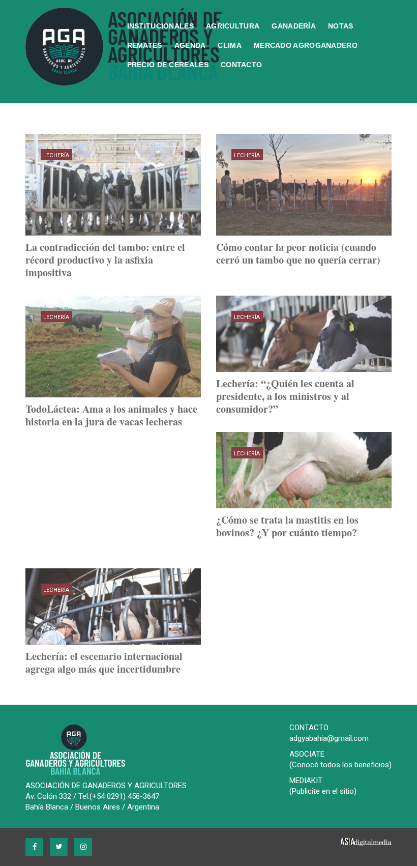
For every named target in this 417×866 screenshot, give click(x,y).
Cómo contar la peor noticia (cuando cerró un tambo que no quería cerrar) (298, 253)
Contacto (241, 65)
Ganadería (294, 26)
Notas (340, 26)
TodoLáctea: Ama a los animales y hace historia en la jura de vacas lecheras (111, 415)
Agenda (190, 45)
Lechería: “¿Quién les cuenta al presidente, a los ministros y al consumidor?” (285, 396)
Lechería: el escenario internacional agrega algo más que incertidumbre (104, 662)
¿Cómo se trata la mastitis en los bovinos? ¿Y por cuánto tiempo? (287, 526)
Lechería (56, 155)
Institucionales (160, 26)
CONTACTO (309, 727)
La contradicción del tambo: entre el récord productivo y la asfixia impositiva (105, 260)
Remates (144, 45)
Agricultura (232, 26)
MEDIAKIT (305, 780)
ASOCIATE (306, 754)
